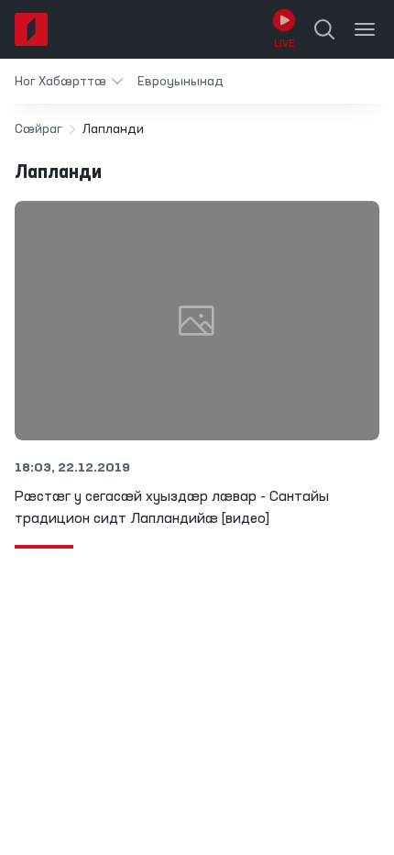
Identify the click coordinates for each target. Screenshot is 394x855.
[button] (69, 81)
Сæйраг (38, 129)
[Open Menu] (364, 29)
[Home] (31, 29)
